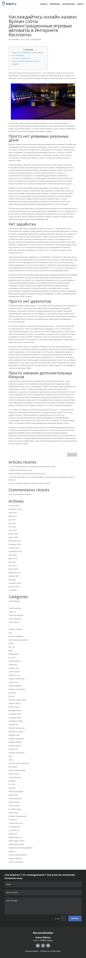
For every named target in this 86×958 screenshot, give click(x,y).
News (11, 760)
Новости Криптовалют (18, 855)
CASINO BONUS (15, 661)
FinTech (12, 696)
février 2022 (13, 569)
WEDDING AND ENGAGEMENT (21, 848)
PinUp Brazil (13, 795)
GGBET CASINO (15, 703)
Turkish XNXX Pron (16, 823)
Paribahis (12, 781)
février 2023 (13, 534)
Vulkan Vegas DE (15, 837)
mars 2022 (13, 565)
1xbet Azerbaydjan (16, 615)
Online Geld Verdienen (17, 770)
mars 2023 (13, 530)
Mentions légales (31, 951)
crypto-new (13, 682)
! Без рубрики (14, 601)
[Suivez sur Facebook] (43, 945)
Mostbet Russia (15, 746)
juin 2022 (12, 562)
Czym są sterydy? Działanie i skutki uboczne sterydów (29, 483)
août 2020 (13, 590)
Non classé (13, 767)
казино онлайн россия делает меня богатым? (27, 473)
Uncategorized (36, 39)
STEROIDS (13, 819)
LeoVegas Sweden (16, 721)
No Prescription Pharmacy (19, 763)
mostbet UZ (13, 749)
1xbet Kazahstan (15, 619)
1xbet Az (12, 612)
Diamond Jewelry (15, 686)
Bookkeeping (14, 654)
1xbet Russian (14, 622)
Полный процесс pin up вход (20, 470)
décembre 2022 (15, 541)
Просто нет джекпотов (21, 58)
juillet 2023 (13, 516)
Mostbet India (14, 735)
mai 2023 (12, 523)
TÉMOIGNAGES (55, 4)
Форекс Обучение (16, 862)
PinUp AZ (12, 788)
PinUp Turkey (14, 805)
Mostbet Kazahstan (16, 738)
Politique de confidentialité (50, 951)
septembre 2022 (15, 551)
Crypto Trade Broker (17, 678)
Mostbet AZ (13, 724)
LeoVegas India (14, 714)
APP (10, 633)
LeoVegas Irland (15, 717)
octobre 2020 (14, 587)
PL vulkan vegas (15, 809)
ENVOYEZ (74, 918)
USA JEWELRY (14, 830)
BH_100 (12, 647)
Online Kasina (14, 774)
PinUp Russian (14, 802)
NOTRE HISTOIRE (68, 4)
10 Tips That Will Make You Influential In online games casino (32, 466)
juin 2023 (12, 519)
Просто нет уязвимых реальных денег (27, 52)
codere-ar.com (14, 675)
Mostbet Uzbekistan (16, 753)
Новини (12, 851)
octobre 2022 (14, 548)
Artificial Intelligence (16, 636)
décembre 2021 (15, 572)
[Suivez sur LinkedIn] (38, 945)
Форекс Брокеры (15, 858)
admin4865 (15, 39)
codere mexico (14, 671)
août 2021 (13, 579)
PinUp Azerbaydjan (16, 791)
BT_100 (12, 657)
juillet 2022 (13, 558)
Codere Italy (13, 668)
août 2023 (13, 512)
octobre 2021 (14, 576)
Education (12, 693)
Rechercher (72, 455)
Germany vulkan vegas (17, 700)
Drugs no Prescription (17, 689)
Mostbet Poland (15, 742)
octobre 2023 (14, 505)
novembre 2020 (15, 583)
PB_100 (12, 784)
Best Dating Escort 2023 (18, 640)
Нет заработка (18, 55)
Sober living (13, 812)
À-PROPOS (43, 4)
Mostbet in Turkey (16, 731)
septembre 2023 (15, 509)
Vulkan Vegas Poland (16, 841)
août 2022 (13, 555)
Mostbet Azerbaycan (17, 728)
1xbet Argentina (15, 608)
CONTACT (80, 4)
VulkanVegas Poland (16, 844)
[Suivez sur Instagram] (48, 945)
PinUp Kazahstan (15, 798)
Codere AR (13, 664)
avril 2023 (12, 527)
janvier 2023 (13, 537)
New (10, 756)
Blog (10, 650)
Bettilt (11, 643)
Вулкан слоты (14, 196)
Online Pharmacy (15, 777)
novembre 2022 (15, 544)
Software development (17, 816)
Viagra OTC (13, 834)
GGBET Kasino (14, 707)
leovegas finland (15, 710)
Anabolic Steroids (15, 629)
